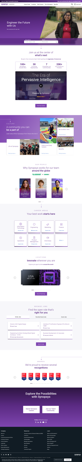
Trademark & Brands (38, 457)
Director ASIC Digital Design (18, 324)
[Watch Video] (25, 188)
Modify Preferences (58, 459)
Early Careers (40, 4)
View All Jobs (41, 344)
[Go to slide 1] (31, 383)
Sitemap (25, 447)
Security (44, 457)
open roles (21, 230)
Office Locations (4, 445)
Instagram (46, 422)
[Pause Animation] (79, 35)
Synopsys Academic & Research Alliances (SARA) (33, 433)
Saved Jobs (64, 317)
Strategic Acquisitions (5, 449)
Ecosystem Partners (5, 439)
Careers (2, 435)
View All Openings (41, 293)
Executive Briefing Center (29, 437)
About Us (2, 433)
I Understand (67, 459)
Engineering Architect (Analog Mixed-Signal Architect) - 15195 (22, 334)
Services (25, 445)
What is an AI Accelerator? (52, 433)
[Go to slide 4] (39, 383)
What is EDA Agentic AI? (51, 441)
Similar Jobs (18, 317)
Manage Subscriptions (28, 441)
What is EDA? (49, 439)
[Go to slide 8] (51, 383)
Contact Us (26, 435)
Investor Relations (4, 441)
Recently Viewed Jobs (41, 317)
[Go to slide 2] (34, 383)
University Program (27, 449)
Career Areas (27, 4)
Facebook (41, 422)
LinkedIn (38, 422)
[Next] (66, 188)
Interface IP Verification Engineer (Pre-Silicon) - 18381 (56, 325)
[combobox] (49, 42)
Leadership (3, 443)
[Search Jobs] (72, 4)
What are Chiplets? (50, 437)
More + (61, 240)
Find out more (11, 153)
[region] (41, 460)
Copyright (48, 457)
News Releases (27, 443)
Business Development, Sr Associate (53, 333)
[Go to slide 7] (48, 383)
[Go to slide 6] (45, 383)
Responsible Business (5, 447)
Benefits (56, 4)
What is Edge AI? (50, 443)
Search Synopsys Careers (31, 409)
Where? (43, 39)
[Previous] (16, 188)
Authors (48, 447)
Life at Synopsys (49, 4)
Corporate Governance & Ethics (7, 437)
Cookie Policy (40, 460)
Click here (16, 1)
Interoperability (27, 439)
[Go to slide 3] (37, 383)
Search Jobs (56, 42)
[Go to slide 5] (42, 383)
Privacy (31, 457)
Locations (33, 4)
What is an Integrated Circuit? (52, 445)
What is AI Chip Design (51, 435)
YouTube (43, 422)
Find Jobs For (28, 39)
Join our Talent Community (51, 409)
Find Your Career (41, 105)
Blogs (48, 449)
